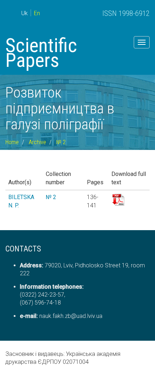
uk (24, 13)
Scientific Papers (41, 53)
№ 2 (61, 142)
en (37, 13)
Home (12, 142)
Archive (37, 142)
